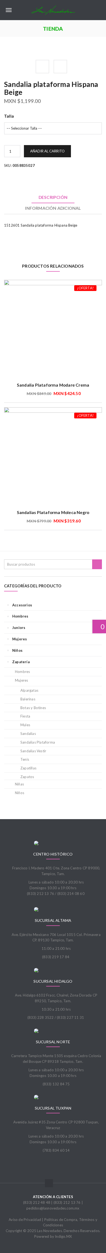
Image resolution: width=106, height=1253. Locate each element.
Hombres (20, 616)
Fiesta (25, 716)
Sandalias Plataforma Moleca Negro (53, 512)
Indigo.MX (63, 1236)
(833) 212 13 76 (67, 1202)
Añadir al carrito (47, 151)
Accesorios (22, 605)
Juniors (18, 627)
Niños (17, 650)
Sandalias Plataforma (37, 742)
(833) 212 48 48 (36, 1202)
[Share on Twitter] (60, 66)
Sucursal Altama (53, 920)
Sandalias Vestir (33, 751)
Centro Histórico (53, 854)
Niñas (19, 784)
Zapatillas (28, 768)
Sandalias (28, 733)
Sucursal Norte (53, 1041)
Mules (25, 725)
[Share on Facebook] (42, 66)
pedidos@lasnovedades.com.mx (52, 1208)
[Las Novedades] (53, 10)
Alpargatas (29, 690)
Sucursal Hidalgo (52, 981)
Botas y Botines (33, 708)
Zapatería (21, 662)
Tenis (24, 759)
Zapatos (27, 777)
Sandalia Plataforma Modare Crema (53, 385)
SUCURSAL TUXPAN (53, 1108)
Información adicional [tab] (53, 208)
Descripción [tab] (53, 197)
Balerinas (27, 699)
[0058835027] (5, 48)
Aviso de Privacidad (25, 1219)
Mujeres (19, 639)
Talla (9, 116)
